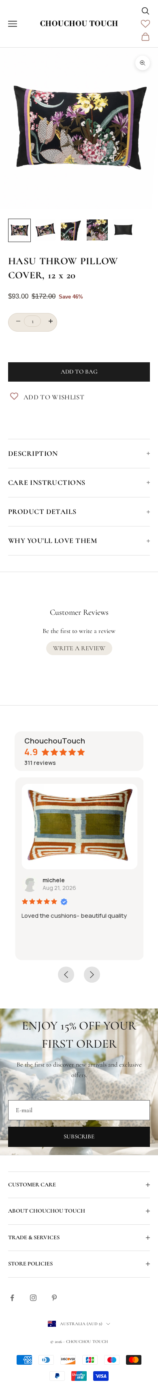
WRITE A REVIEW (79, 648)
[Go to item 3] (71, 230)
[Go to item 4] (97, 230)
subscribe (79, 1136)
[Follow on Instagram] (33, 1298)
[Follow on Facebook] (12, 1298)
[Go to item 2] (45, 230)
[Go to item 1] (19, 230)
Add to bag (79, 371)
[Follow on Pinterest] (54, 1298)
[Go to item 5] (123, 230)
